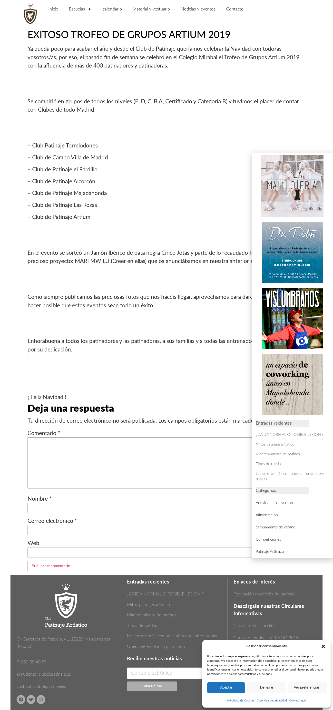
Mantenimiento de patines (151, 615)
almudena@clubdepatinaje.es (44, 674)
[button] (323, 646)
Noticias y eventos (198, 9)
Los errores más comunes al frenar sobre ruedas (172, 636)
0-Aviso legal (297, 700)
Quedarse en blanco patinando (156, 646)
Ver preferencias (307, 687)
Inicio (53, 9)
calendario (112, 9)
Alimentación (267, 515)
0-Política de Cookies (240, 700)
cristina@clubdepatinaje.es (41, 686)
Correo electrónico (52, 521)
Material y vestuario (151, 9)
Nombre (40, 499)
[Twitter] (31, 699)
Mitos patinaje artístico (148, 605)
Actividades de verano (274, 503)
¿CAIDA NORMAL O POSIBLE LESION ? (165, 594)
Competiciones (268, 539)
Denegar (266, 687)
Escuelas (77, 9)
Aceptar (226, 687)
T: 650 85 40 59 (32, 662)
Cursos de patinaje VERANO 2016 (266, 638)
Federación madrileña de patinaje (264, 594)
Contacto (235, 9)
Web (33, 543)
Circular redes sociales (254, 626)
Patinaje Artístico (270, 552)
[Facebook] (21, 699)
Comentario (44, 433)
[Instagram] (41, 699)
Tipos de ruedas (142, 625)
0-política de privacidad (272, 700)
